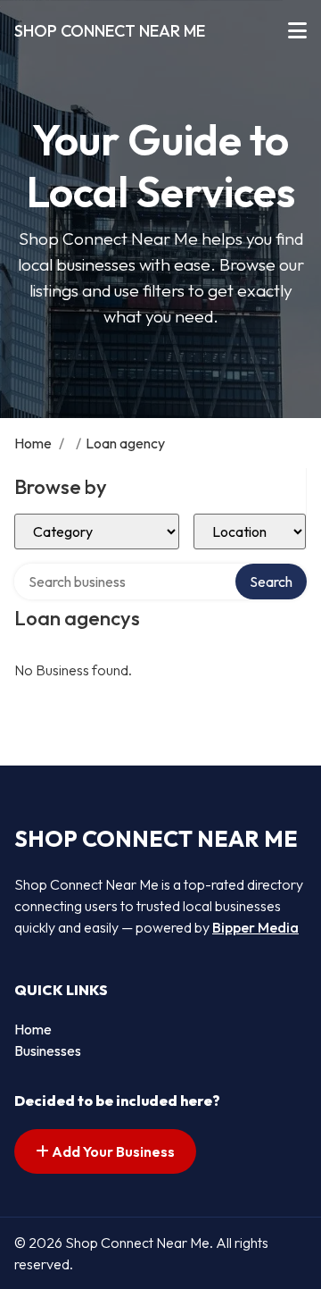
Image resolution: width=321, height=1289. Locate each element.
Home (33, 443)
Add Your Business (112, 1151)
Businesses (47, 1050)
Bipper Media (255, 927)
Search (271, 581)
